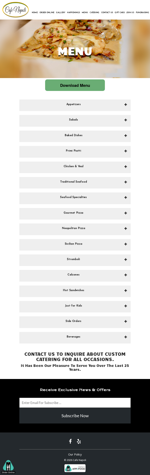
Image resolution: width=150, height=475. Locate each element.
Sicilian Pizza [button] (73, 243)
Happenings (73, 12)
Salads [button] (73, 119)
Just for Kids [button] (73, 305)
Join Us (130, 12)
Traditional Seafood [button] (73, 181)
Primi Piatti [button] (73, 150)
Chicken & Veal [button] (74, 166)
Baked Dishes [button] (73, 135)
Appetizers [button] (73, 104)
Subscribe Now (75, 415)
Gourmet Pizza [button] (73, 212)
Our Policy (75, 454)
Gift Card (120, 12)
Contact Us (107, 12)
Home (35, 12)
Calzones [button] (74, 274)
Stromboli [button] (73, 259)
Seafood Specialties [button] (73, 197)
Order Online (47, 12)
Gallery (60, 12)
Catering (94, 12)
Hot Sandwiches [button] (73, 290)
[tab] (75, 105)
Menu (85, 12)
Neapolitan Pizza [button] (73, 228)
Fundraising (142, 12)
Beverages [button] (73, 336)
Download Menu (75, 85)
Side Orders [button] (73, 321)
